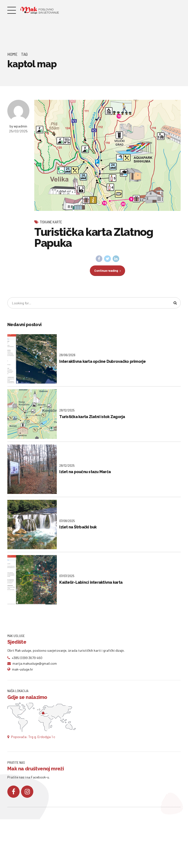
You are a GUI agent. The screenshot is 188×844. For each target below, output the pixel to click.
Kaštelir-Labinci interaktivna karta (90, 582)
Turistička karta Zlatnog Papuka (93, 238)
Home (12, 54)
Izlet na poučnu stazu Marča (85, 471)
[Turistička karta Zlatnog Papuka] (107, 155)
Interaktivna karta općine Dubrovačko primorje (102, 361)
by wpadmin (18, 126)
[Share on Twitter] (107, 258)
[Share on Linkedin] (116, 258)
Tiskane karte (51, 222)
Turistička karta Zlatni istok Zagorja (92, 416)
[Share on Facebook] (99, 258)
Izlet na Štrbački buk (77, 527)
